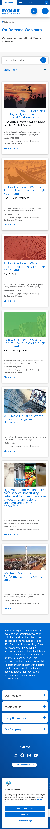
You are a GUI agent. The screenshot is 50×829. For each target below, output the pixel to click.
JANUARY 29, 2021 (11, 138)
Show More (9, 148)
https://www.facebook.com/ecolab (22, 755)
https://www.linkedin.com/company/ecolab (15, 755)
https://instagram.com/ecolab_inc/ (29, 755)
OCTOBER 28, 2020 (11, 214)
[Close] (45, 781)
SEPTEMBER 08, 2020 (12, 367)
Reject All (25, 814)
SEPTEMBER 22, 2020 (12, 290)
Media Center (8, 22)
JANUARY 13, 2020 (11, 600)
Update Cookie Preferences (24, 765)
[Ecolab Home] (10, 12)
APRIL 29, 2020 (10, 526)
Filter (10, 69)
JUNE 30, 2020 (9, 443)
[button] (34, 11)
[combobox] (20, 60)
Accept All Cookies (25, 808)
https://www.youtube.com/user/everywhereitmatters (35, 755)
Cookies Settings (25, 821)
